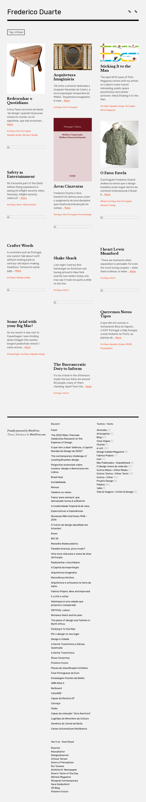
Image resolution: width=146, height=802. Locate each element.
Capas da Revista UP (62, 698)
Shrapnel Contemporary (64, 780)
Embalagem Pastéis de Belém (68, 678)
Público (101, 484)
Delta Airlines (30, 205)
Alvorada (102, 430)
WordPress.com (37, 434)
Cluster (101, 444)
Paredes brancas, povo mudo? (68, 548)
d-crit (100, 448)
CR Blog (55, 787)
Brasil (104, 201)
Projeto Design (105, 480)
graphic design (15, 135)
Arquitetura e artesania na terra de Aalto (71, 584)
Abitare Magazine (61, 777)
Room (54, 533)
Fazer (54, 430)
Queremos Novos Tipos (116, 314)
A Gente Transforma (62, 652)
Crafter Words (20, 246)
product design (31, 135)
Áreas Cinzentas (68, 186)
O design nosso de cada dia (112, 466)
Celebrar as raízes (61, 492)
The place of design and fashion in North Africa (70, 622)
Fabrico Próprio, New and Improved (70, 591)
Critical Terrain (59, 758)
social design (86, 214)
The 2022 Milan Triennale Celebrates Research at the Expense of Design (67, 439)
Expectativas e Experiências (67, 511)
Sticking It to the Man (115, 68)
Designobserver (60, 755)
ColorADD (56, 693)
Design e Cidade (60, 639)
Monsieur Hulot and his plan (66, 615)
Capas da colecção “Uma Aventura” (71, 713)
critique (12, 131)
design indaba (24, 277)
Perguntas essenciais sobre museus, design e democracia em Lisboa (70, 468)
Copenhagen (14, 354)
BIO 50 (54, 538)
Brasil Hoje (57, 477)
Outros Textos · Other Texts (112, 473)
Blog (99, 437)
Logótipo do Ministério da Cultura (70, 718)
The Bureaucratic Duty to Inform (70, 366)
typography (107, 348)
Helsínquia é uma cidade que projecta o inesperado (67, 603)
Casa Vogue (103, 441)
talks (99, 488)
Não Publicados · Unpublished (113, 462)
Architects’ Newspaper (64, 769)
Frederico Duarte (34, 12)
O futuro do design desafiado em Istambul (69, 526)
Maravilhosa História (62, 577)
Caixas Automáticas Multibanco (69, 728)
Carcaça (55, 703)
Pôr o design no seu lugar (65, 634)
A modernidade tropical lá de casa (70, 506)
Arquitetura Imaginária (65, 77)
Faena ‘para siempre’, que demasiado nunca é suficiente (68, 499)
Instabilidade (58, 482)
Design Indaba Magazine (110, 451)
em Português (24, 131)
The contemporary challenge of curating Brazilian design (69, 458)
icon (99, 459)
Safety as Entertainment (21, 174)
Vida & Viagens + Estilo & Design (115, 491)
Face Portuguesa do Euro (65, 673)
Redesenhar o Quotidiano (19, 101)
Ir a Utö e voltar (59, 596)
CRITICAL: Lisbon (60, 610)
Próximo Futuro (59, 662)
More (10, 124)
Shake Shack (65, 258)
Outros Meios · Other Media (112, 470)
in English (131, 106)
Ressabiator (58, 751)
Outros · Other (105, 477)
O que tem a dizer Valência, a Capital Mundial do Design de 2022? (71, 449)
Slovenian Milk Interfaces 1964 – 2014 (69, 518)
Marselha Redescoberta (64, 543)
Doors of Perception (62, 762)
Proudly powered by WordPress (23, 430)
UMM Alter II (57, 683)
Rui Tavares (57, 766)
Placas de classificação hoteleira (69, 668)
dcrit (20, 205)
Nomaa (55, 487)
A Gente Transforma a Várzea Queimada (68, 646)
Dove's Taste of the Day (64, 773)
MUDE (129, 344)
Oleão (54, 708)
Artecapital (103, 433)
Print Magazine (108, 110)
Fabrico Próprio (105, 455)
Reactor (55, 747)
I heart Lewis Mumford (112, 251)
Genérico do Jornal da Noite (67, 723)
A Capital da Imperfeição (65, 567)
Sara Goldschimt (60, 784)
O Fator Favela (113, 173)
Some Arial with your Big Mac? (21, 324)
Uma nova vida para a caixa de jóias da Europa (71, 555)
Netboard (56, 688)
